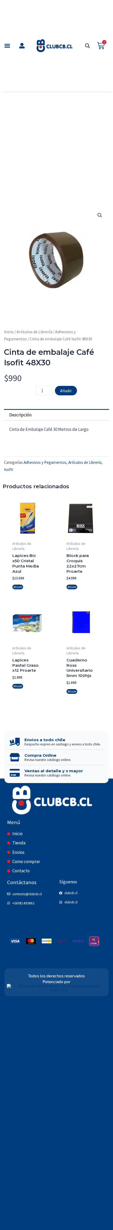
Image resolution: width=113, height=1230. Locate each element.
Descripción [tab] (20, 415)
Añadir (66, 390)
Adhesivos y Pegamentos (45, 462)
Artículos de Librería (34, 331)
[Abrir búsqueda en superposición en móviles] (87, 45)
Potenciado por (56, 981)
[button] (7, 45)
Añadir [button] (17, 587)
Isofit (8, 469)
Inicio (9, 331)
